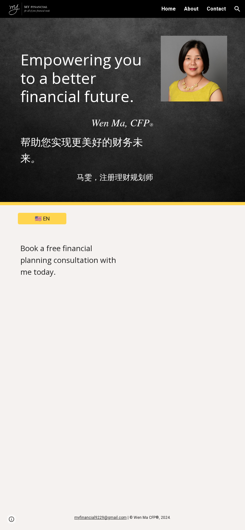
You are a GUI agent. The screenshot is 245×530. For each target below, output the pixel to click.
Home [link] (168, 9)
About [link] (191, 9)
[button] (237, 9)
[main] (86, 73)
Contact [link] (216, 9)
